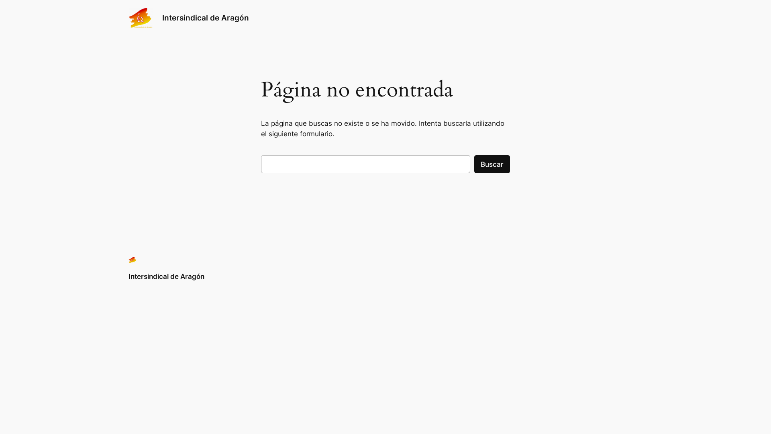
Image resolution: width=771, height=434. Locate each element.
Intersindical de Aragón (205, 18)
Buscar (492, 164)
